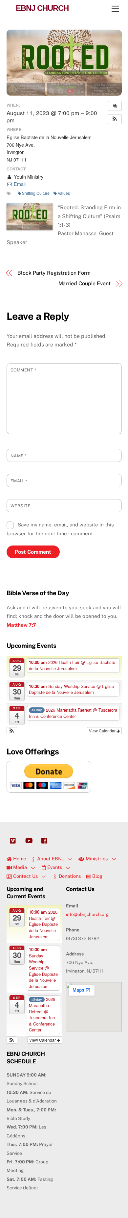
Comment (23, 370)
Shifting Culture (36, 193)
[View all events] (115, 106)
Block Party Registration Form (54, 273)
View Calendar (103, 730)
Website (21, 505)
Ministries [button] (96, 858)
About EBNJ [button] (50, 858)
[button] (114, 119)
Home (19, 858)
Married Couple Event (84, 283)
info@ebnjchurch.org (87, 914)
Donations (68, 876)
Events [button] (54, 867)
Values (64, 193)
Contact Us (25, 876)
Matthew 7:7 (21, 625)
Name (19, 455)
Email (19, 184)
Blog (96, 876)
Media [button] (19, 867)
